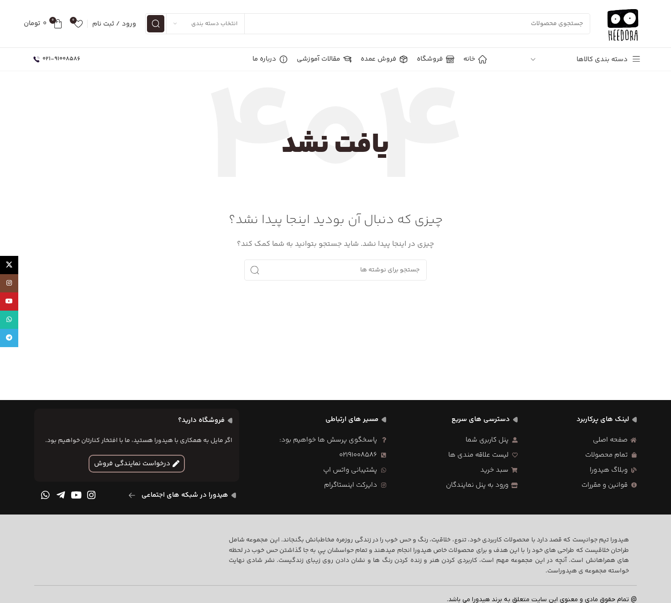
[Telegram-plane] (60, 495)
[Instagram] (91, 495)
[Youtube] (76, 495)
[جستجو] (155, 23)
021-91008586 (61, 58)
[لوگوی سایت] (623, 23)
